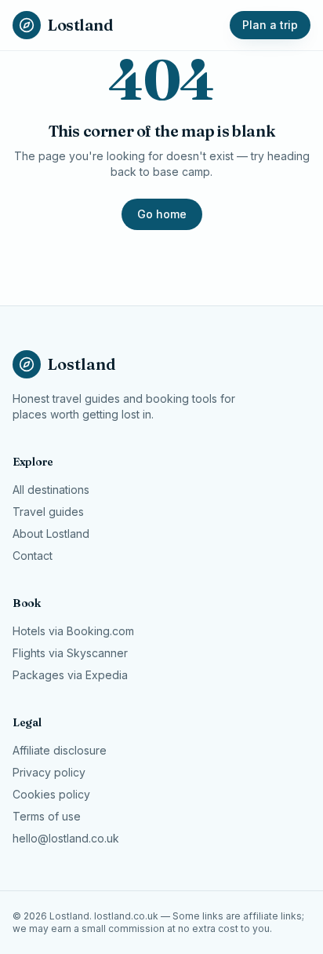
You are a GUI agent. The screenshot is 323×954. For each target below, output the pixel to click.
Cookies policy (51, 794)
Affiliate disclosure (60, 750)
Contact (33, 555)
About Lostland (51, 533)
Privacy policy (49, 772)
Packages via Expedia (70, 675)
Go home (162, 214)
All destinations (51, 489)
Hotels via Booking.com (73, 631)
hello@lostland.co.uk (66, 838)
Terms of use (47, 816)
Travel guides (48, 511)
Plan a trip (270, 24)
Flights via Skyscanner (70, 653)
